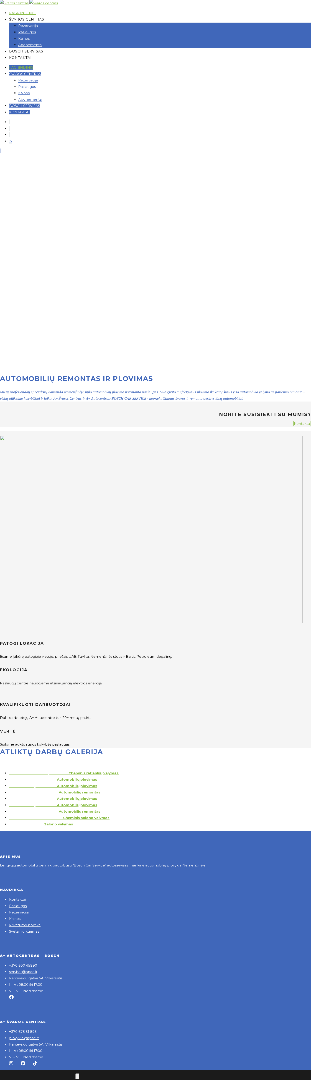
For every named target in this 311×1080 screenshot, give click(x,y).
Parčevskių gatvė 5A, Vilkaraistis (35, 978)
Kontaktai (302, 423)
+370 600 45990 (23, 965)
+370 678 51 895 (23, 1031)
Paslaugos (18, 906)
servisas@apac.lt (23, 972)
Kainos (14, 918)
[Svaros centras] (14, 3)
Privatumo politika (25, 925)
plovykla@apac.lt (24, 1038)
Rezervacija (19, 912)
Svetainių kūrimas (24, 931)
